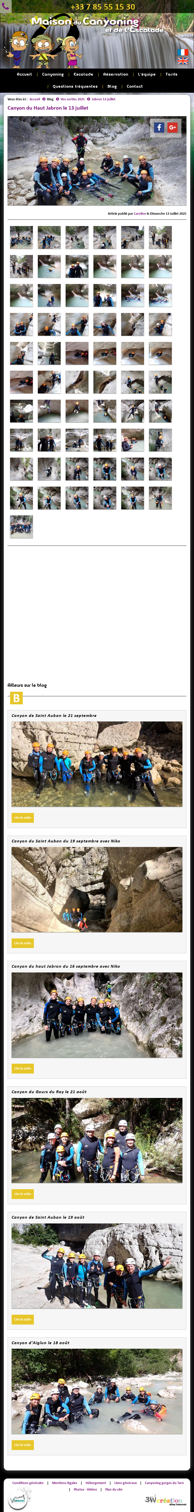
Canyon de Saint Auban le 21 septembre (54, 715)
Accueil (24, 74)
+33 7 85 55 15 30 (103, 6)
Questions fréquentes (75, 86)
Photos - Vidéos (85, 1489)
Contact (135, 86)
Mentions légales (64, 1483)
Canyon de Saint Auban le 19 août (48, 1217)
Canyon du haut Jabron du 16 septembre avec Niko (66, 966)
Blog (112, 86)
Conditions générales (28, 1483)
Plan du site (114, 1489)
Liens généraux (125, 1483)
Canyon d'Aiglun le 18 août (40, 1342)
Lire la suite (22, 817)
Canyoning (53, 74)
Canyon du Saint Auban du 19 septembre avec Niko (66, 841)
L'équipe (147, 74)
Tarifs (172, 74)
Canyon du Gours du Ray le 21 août (49, 1091)
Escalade (83, 74)
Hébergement (96, 1483)
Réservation (115, 74)
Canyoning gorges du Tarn (164, 1483)
